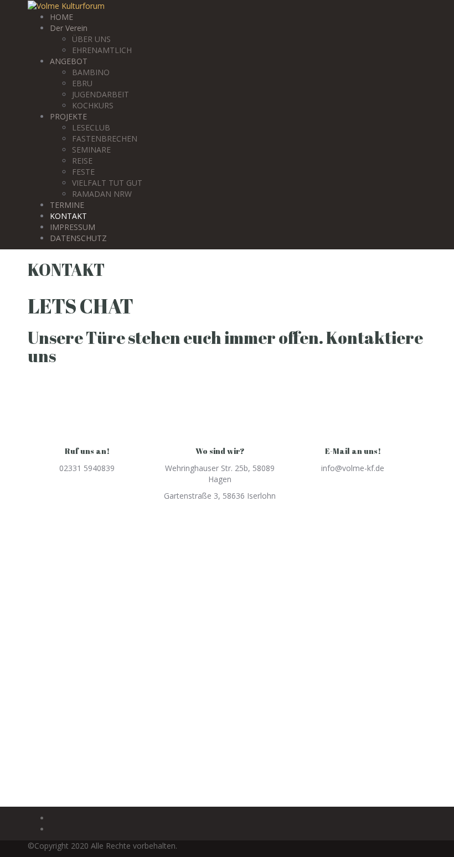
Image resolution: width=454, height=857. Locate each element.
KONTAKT (68, 216)
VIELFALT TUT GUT (107, 182)
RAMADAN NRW (102, 194)
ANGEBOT (68, 61)
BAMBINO (91, 72)
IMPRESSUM (72, 227)
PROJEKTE (68, 116)
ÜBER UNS (91, 39)
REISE (82, 160)
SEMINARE (91, 149)
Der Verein (68, 28)
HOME (61, 17)
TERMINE (67, 205)
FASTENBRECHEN (104, 138)
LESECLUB (91, 127)
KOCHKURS (93, 105)
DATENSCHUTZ (78, 238)
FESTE (83, 171)
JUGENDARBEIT (100, 94)
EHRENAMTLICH (102, 50)
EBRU (82, 83)
